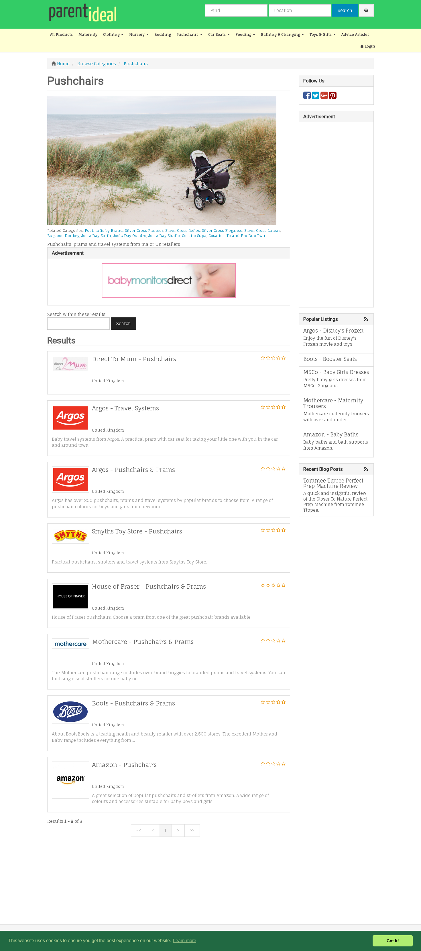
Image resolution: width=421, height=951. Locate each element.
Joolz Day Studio (164, 236)
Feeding (243, 34)
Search (345, 10)
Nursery (137, 34)
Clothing (112, 34)
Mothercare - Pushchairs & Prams (143, 641)
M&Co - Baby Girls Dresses (336, 372)
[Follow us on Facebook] (307, 97)
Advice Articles (355, 34)
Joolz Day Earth (96, 236)
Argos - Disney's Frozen (333, 330)
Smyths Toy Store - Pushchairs (137, 531)
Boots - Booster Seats (330, 359)
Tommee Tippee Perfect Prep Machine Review (333, 483)
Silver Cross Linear (262, 230)
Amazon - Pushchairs (124, 764)
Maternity (87, 34)
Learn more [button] (184, 940)
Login (369, 46)
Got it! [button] (393, 940)
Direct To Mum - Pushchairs (134, 359)
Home (63, 63)
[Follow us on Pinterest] (333, 97)
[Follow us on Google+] (324, 97)
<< (138, 830)
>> (192, 830)
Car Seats (217, 34)
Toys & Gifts (321, 34)
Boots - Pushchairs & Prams (133, 703)
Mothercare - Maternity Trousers (333, 403)
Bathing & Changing (281, 34)
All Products (61, 34)
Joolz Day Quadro (129, 236)
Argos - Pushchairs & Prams (133, 469)
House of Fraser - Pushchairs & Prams (149, 586)
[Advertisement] (168, 884)
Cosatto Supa (194, 236)
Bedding (162, 34)
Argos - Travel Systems (125, 408)
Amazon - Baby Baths (331, 434)
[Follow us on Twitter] (315, 97)
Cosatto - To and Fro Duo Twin (237, 236)
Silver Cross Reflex (182, 230)
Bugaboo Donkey (63, 236)
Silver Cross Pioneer (144, 230)
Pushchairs (188, 34)
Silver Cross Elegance (222, 230)
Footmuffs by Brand (104, 230)
